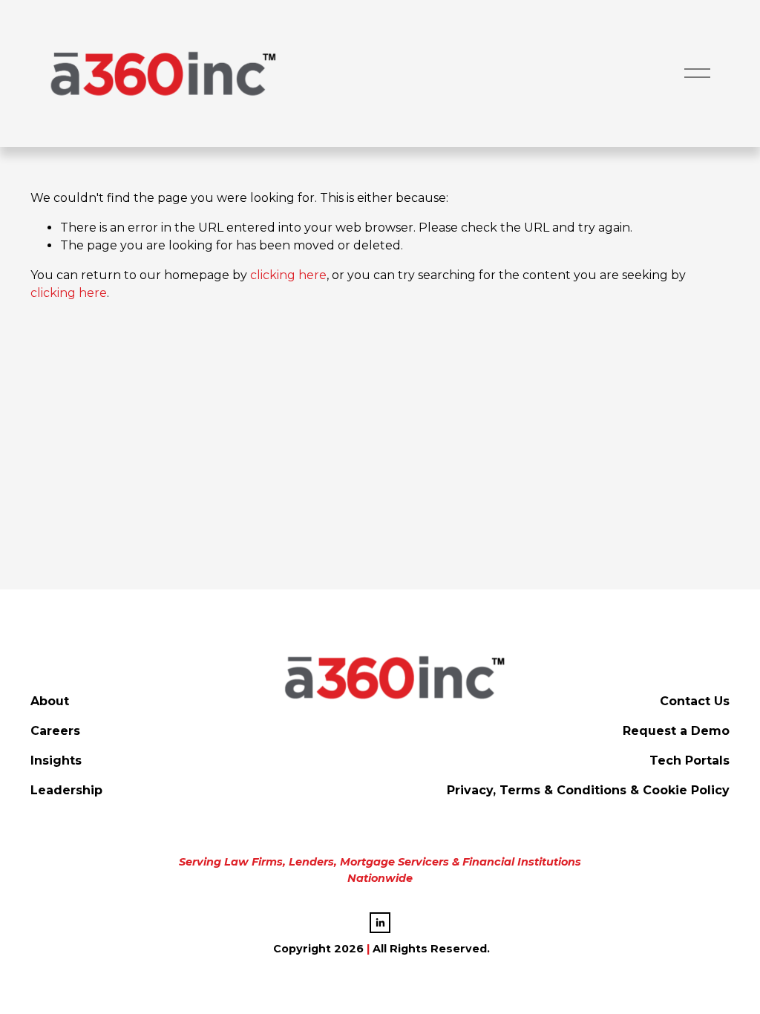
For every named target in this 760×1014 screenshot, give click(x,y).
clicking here (288, 275)
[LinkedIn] (380, 922)
